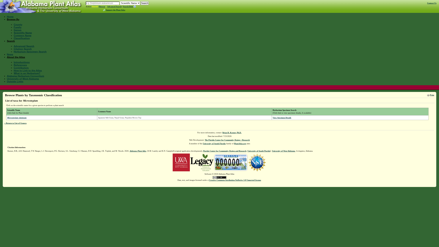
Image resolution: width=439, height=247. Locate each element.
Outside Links (15, 81)
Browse (102, 6)
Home (10, 16)
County (18, 24)
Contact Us (431, 3)
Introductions (22, 62)
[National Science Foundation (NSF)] (257, 162)
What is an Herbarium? (27, 73)
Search (95, 6)
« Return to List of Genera (15, 123)
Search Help (128, 6)
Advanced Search (114, 6)
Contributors (21, 67)
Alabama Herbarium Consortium (25, 76)
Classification (22, 38)
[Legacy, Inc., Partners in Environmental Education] (201, 162)
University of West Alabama (23, 78)
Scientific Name (23, 32)
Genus (17, 30)
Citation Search (23, 49)
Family (17, 27)
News (10, 54)
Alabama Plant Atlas (138, 151)
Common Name (22, 35)
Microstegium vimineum (17, 118)
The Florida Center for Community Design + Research (227, 140)
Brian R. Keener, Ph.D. (231, 133)
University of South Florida (214, 144)
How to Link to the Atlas (28, 70)
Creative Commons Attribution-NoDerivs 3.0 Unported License (235, 180)
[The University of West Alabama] (181, 162)
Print (432, 95)
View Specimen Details (282, 118)
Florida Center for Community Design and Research (224, 151)
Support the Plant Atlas (115, 10)
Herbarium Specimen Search (30, 51)
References (20, 65)
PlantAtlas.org (240, 144)
